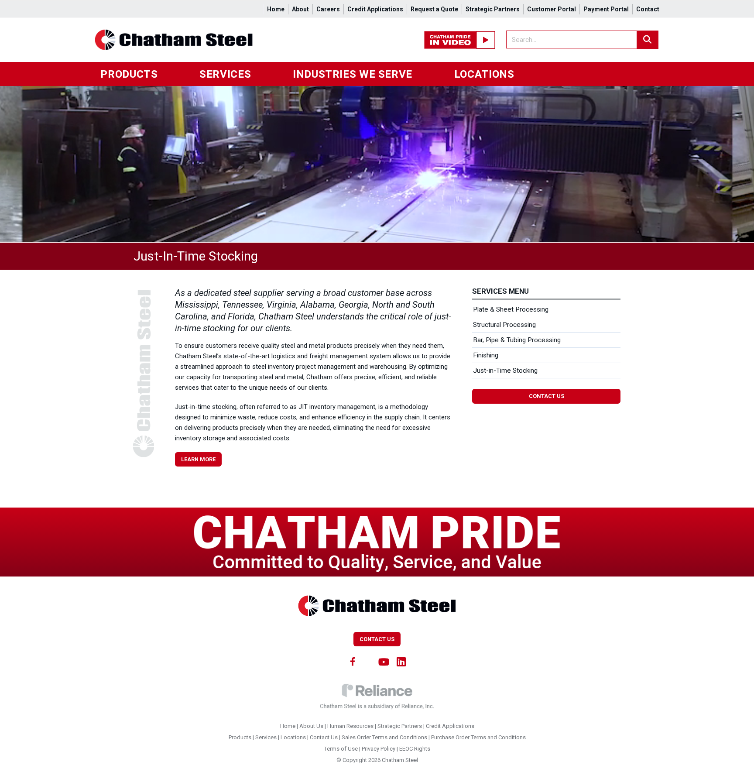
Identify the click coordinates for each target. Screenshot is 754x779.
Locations (484, 74)
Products (129, 74)
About (300, 9)
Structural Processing (504, 325)
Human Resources (350, 726)
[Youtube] (384, 661)
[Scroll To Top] (739, 769)
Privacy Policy (378, 748)
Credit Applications (375, 9)
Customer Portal (551, 9)
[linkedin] (401, 661)
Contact (647, 9)
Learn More (198, 459)
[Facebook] (352, 661)
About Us (311, 726)
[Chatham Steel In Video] (459, 39)
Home (275, 9)
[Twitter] (367, 661)
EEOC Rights (414, 748)
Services (225, 74)
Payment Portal (606, 9)
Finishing (485, 355)
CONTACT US (377, 639)
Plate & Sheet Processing (510, 309)
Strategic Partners (493, 9)
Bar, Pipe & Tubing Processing (517, 340)
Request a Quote (434, 9)
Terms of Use (341, 748)
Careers (328, 9)
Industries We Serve (352, 74)
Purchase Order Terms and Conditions (478, 737)
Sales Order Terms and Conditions (384, 737)
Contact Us (546, 396)
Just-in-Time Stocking (505, 370)
